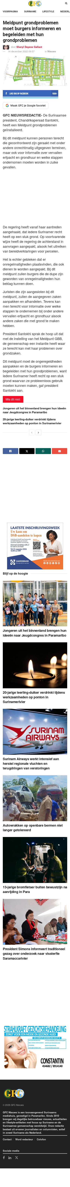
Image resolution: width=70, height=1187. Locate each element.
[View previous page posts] (32, 432)
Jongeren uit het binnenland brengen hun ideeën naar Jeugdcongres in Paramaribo (34, 410)
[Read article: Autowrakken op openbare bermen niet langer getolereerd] (35, 798)
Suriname (30, 11)
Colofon (41, 1139)
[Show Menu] (4, 3)
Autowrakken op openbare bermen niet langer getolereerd (33, 827)
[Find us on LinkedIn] (9, 1158)
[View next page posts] (38, 432)
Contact (7, 1139)
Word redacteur (24, 1139)
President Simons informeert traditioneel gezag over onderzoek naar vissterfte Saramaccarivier (34, 953)
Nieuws (51, 51)
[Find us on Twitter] (16, 1158)
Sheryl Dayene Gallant (29, 47)
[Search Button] (66, 3)
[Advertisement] (35, 196)
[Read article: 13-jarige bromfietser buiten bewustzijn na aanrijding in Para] (35, 860)
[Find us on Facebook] (4, 1158)
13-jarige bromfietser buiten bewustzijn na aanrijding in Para (35, 889)
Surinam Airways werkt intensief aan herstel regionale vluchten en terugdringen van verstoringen (31, 763)
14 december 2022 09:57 (21, 51)
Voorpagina (10, 11)
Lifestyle (48, 11)
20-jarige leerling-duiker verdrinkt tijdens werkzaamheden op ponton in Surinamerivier (32, 421)
